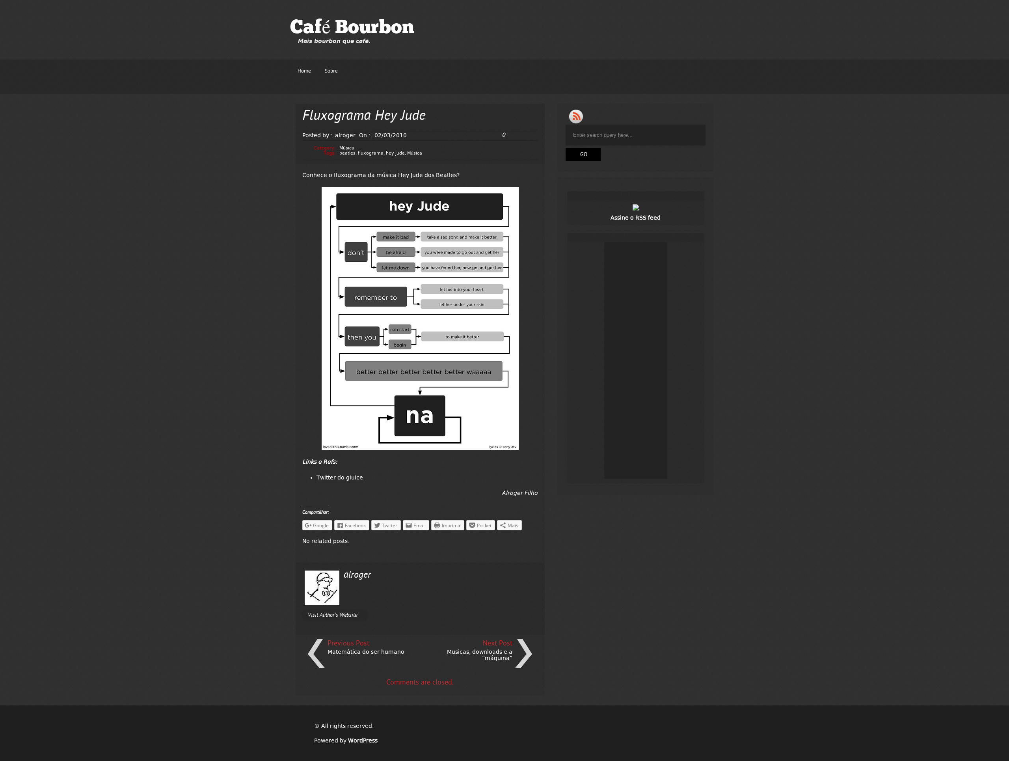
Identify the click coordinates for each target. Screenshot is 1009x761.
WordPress (363, 740)
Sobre (331, 71)
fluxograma (370, 153)
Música (346, 148)
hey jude (395, 153)
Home (304, 71)
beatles (347, 153)
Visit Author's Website (332, 615)
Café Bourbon (352, 28)
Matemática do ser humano (366, 652)
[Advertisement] (635, 360)
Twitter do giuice (339, 477)
